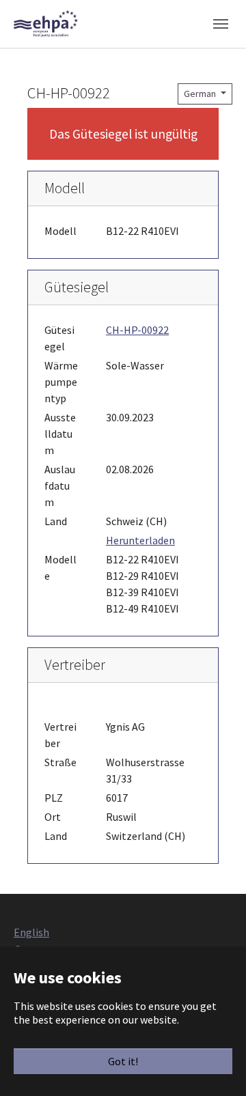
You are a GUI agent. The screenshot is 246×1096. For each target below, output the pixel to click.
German (201, 93)
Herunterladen (140, 540)
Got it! (123, 1061)
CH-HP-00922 (137, 330)
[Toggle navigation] (220, 24)
